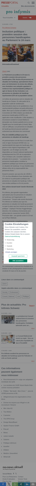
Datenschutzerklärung (12, 236)
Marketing (10, 249)
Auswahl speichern (18, 256)
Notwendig (10, 240)
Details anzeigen (11, 252)
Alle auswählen (18, 261)
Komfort (9, 243)
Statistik (9, 246)
